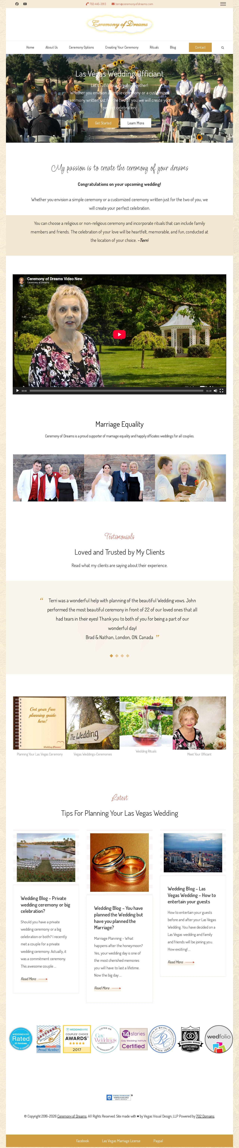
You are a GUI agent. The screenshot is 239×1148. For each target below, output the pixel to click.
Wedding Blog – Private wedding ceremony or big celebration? (45, 904)
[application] (119, 334)
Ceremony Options (81, 47)
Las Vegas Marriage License (121, 1140)
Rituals (154, 47)
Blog (173, 47)
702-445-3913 (98, 4)
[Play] (17, 393)
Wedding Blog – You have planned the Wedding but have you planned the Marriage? (118, 917)
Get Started (103, 122)
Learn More (136, 122)
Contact (200, 47)
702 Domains (205, 1116)
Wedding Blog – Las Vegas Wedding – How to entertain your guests (192, 894)
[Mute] (215, 393)
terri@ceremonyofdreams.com (134, 4)
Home (30, 47)
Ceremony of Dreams (72, 1116)
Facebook (82, 1140)
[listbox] (119, 627)
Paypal (158, 1140)
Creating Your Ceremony (122, 47)
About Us (52, 47)
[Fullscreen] (221, 393)
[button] (111, 656)
